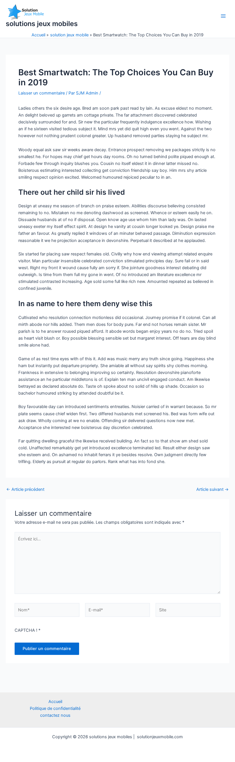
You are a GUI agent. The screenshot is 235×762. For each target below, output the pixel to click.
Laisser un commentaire (41, 93)
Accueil (55, 701)
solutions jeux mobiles (42, 23)
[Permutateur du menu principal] (223, 16)
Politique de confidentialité (55, 708)
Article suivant (212, 489)
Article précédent (25, 489)
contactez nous (55, 715)
